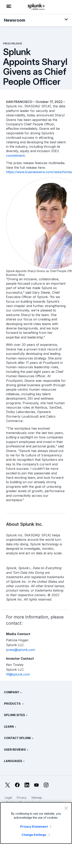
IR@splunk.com (18, 674)
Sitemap (36, 797)
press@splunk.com (20, 650)
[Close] (66, 808)
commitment (15, 156)
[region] (36, 823)
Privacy (22, 797)
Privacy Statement (34, 826)
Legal (8, 797)
